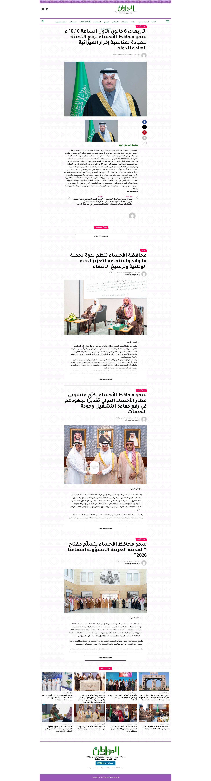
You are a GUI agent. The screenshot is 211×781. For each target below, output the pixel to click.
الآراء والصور (85, 22)
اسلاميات (97, 22)
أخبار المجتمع (144, 22)
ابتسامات (73, 22)
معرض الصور (106, 29)
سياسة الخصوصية (118, 768)
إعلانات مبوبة (105, 768)
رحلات (133, 22)
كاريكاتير (115, 22)
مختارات (125, 22)
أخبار (154, 22)
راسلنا (89, 768)
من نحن (96, 768)
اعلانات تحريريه (61, 22)
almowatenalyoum (131, 275)
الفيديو (106, 22)
